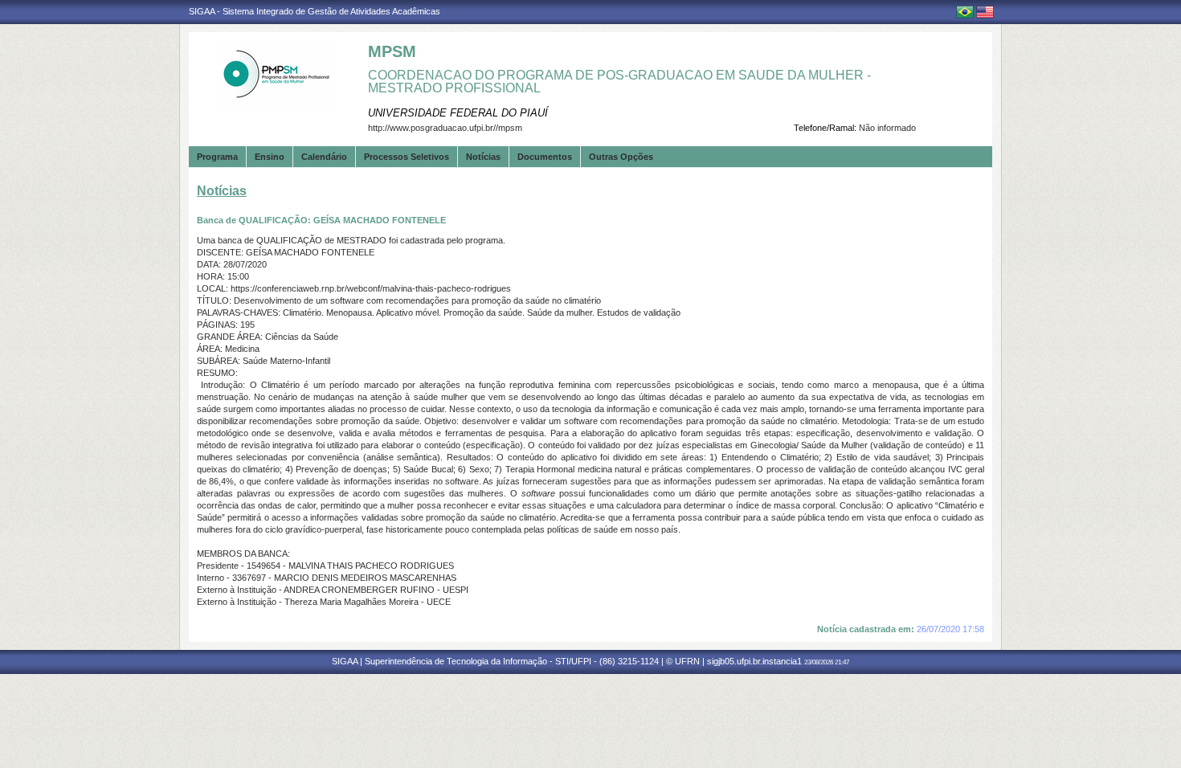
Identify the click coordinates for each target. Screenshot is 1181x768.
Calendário (324, 156)
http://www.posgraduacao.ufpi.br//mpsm (445, 128)
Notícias (483, 156)
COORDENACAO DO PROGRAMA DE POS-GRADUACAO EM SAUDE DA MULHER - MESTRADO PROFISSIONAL (619, 81)
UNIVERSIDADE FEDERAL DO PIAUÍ (458, 113)
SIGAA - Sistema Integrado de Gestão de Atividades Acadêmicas (314, 11)
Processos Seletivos (406, 156)
